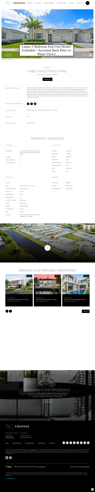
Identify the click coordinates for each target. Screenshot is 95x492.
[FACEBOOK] (63, 442)
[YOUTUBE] (74, 442)
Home (7, 443)
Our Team (71, 3)
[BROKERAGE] (88, 442)
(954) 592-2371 (9, 436)
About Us (39, 3)
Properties (29, 3)
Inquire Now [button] (47, 79)
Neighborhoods (29, 443)
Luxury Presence (40, 466)
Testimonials (41, 443)
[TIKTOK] (77, 442)
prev (6, 55)
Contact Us (52, 443)
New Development (49, 3)
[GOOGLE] (81, 442)
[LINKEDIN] (70, 442)
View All (85, 311)
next (9, 55)
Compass (33, 449)
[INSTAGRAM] (67, 442)
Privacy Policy (85, 466)
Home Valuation (61, 3)
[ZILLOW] (84, 442)
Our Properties (16, 443)
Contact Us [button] (47, 401)
